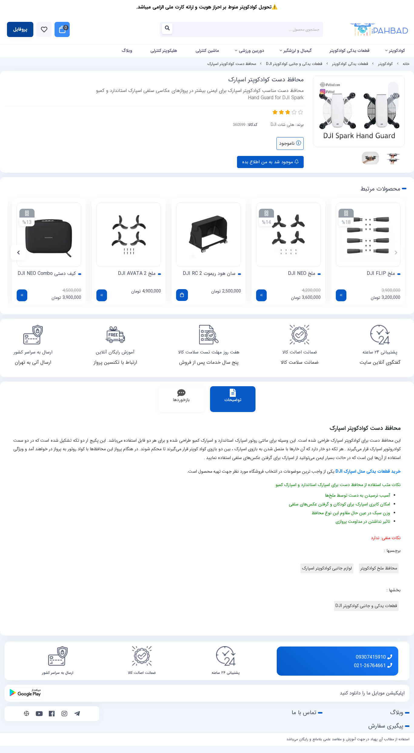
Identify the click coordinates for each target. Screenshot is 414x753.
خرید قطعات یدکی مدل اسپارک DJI (368, 471)
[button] (395, 252)
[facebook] (51, 714)
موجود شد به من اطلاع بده (268, 162)
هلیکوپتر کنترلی (163, 50)
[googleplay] (25, 693)
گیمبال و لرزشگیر (298, 50)
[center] (169, 29)
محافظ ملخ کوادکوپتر (378, 568)
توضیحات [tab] (233, 400)
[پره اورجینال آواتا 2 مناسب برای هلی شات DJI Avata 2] (128, 234)
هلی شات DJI (282, 124)
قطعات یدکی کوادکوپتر (349, 50)
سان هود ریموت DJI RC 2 (209, 273)
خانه (406, 64)
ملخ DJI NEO (301, 273)
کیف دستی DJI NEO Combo (47, 273)
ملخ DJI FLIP (381, 273)
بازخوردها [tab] (181, 400)
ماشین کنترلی (207, 50)
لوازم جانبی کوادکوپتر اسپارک (327, 568)
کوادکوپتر (397, 50)
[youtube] (39, 714)
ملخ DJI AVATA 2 (136, 273)
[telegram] (77, 714)
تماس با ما (304, 712)
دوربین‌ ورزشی (251, 50)
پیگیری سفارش (385, 726)
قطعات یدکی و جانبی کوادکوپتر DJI (294, 64)
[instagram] (64, 714)
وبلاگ (127, 50)
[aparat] (26, 714)
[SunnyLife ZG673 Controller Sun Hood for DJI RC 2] (208, 234)
